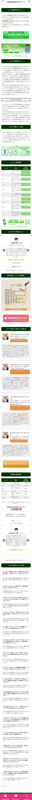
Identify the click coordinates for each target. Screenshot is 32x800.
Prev (4, 250)
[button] (28, 434)
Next (28, 250)
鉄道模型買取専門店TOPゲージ (16, 2)
